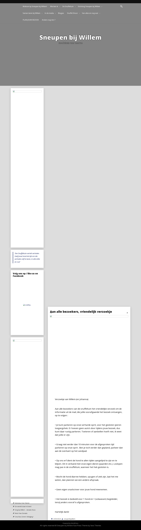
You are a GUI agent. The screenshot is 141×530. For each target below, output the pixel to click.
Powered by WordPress (70, 523)
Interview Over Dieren (22, 503)
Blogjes (61, 13)
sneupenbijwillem (69, 519)
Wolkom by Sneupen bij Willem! (35, 6)
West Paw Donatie (21, 513)
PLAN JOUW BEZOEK (31, 20)
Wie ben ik (54, 6)
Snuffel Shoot (72, 13)
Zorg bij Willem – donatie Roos (25, 510)
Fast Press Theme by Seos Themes (87, 525)
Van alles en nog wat (90, 13)
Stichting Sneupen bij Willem (89, 6)
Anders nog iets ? (48, 20)
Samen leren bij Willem (31, 13)
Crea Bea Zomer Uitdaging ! (24, 517)
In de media (49, 13)
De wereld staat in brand (23, 506)
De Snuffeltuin (68, 6)
